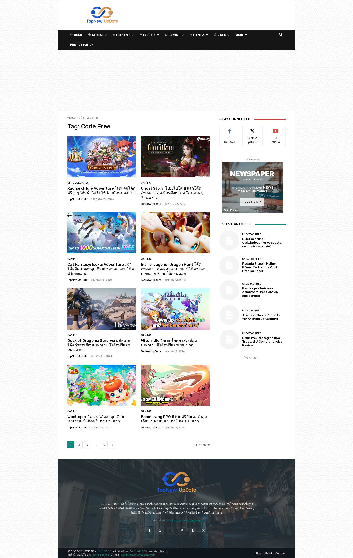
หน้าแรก (71, 117)
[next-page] (112, 444)
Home (78, 35)
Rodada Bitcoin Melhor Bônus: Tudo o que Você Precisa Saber (259, 267)
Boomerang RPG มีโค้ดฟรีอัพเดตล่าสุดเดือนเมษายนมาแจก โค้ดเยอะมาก (174, 419)
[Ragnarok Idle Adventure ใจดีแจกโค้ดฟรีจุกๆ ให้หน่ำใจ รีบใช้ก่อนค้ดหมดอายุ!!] (101, 156)
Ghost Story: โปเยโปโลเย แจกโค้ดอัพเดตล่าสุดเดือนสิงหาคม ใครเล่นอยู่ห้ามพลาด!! (172, 193)
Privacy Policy (81, 45)
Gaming (174, 35)
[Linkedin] (171, 531)
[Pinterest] (182, 531)
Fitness (198, 35)
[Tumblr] (193, 531)
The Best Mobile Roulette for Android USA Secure (261, 317)
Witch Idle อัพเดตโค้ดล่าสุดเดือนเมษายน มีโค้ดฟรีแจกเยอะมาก (169, 343)
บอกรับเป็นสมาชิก (276, 128)
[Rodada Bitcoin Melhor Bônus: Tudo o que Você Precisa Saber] (229, 265)
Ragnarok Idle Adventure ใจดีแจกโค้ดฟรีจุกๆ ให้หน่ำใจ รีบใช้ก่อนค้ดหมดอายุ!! (101, 190)
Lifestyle (122, 35)
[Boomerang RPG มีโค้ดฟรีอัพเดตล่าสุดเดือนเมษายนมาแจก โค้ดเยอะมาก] (175, 385)
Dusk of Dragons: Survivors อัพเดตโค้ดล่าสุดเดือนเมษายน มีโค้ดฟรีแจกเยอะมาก (98, 345)
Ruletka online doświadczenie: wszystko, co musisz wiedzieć (262, 242)
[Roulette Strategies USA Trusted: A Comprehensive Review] (229, 340)
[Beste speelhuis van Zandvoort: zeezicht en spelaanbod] (229, 290)
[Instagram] (160, 531)
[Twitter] (204, 531)
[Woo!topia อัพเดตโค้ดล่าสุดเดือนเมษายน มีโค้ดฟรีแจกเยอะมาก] (101, 385)
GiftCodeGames (78, 182)
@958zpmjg (101, 554)
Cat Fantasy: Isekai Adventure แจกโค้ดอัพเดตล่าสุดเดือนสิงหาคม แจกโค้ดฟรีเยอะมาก (100, 269)
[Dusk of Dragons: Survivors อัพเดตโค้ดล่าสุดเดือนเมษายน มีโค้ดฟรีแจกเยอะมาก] (101, 309)
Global (97, 35)
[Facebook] (149, 531)
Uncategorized (251, 234)
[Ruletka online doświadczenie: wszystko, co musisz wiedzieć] (229, 241)
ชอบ (229, 128)
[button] (281, 35)
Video (221, 35)
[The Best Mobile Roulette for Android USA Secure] (229, 315)
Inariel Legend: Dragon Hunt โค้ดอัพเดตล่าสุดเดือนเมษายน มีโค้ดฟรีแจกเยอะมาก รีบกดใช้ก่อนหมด (174, 269)
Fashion (149, 35)
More (239, 35)
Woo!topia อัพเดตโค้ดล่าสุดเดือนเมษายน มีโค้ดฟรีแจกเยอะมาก (95, 419)
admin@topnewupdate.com (184, 520)
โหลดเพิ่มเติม (251, 357)
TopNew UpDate (77, 199)
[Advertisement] (176, 80)
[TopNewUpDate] (176, 482)
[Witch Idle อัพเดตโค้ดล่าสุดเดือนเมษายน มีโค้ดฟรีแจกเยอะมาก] (175, 309)
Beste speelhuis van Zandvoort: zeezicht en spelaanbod (260, 292)
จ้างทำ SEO (140, 551)
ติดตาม (252, 128)
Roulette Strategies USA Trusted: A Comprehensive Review (262, 341)
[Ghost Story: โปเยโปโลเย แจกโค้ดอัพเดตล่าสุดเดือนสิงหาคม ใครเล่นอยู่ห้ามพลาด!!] (175, 156)
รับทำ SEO (103, 551)
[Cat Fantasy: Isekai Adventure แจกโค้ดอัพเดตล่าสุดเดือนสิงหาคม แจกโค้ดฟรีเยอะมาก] (101, 232)
